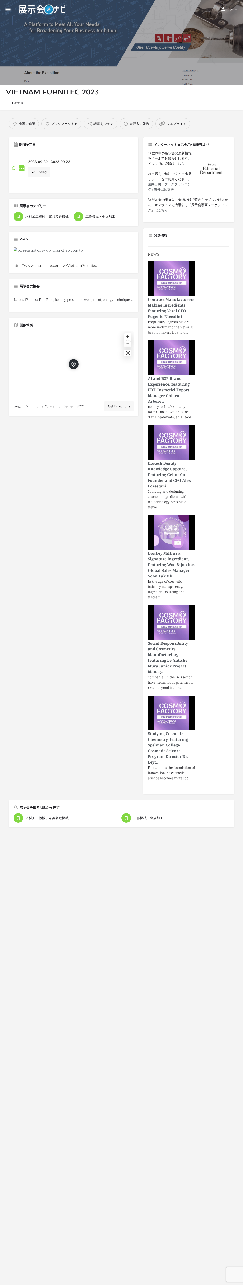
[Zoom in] (127, 336)
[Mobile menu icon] (8, 9)
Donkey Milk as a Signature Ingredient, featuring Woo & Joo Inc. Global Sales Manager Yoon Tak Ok (171, 565)
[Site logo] (43, 9)
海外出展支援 (164, 189)
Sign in (233, 9)
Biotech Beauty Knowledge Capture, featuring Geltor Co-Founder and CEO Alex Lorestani (169, 475)
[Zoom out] (127, 343)
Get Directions (119, 406)
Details (17, 103)
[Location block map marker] (74, 364)
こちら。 (181, 163)
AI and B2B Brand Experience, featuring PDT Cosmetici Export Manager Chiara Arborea (169, 390)
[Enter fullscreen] (127, 353)
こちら (163, 210)
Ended (41, 172)
